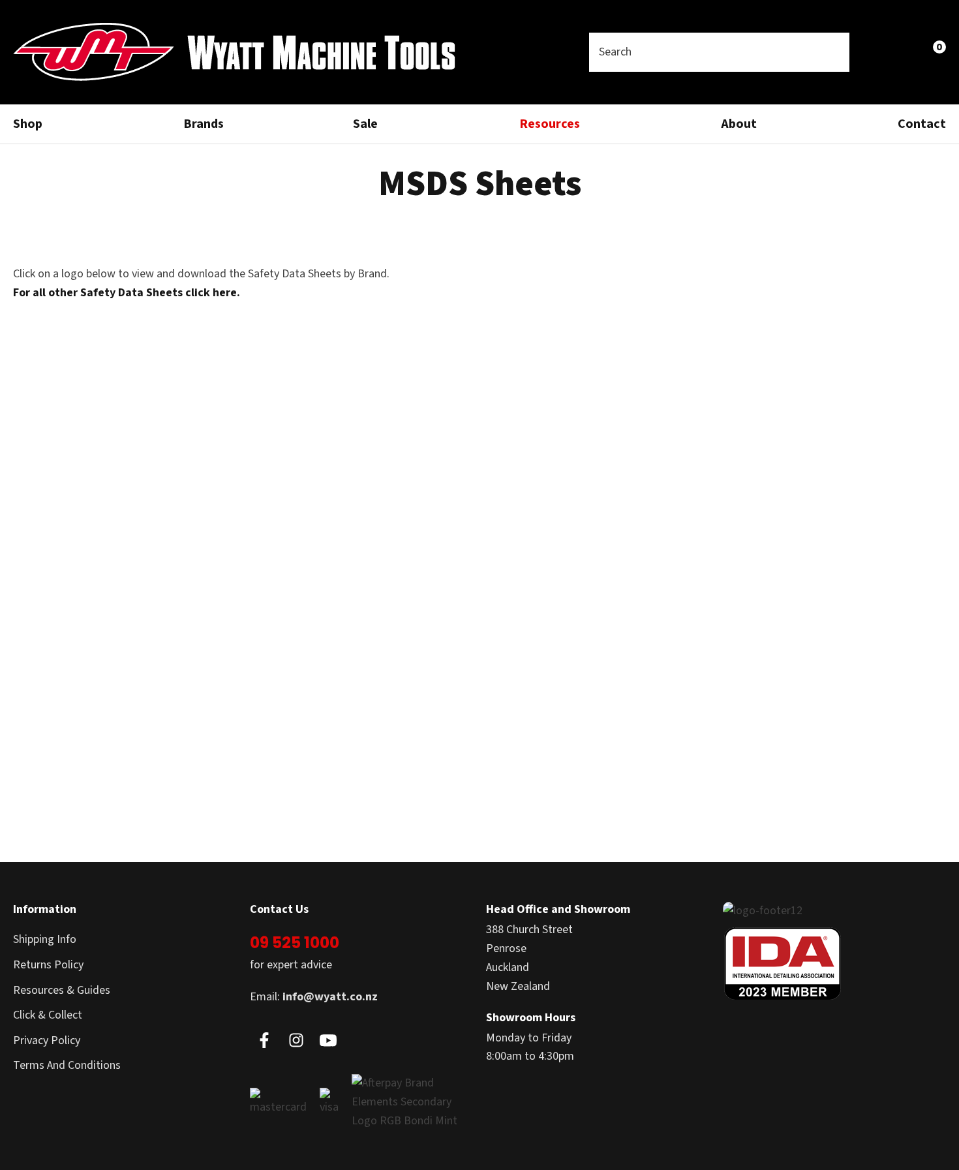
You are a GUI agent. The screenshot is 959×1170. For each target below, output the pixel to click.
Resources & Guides (61, 990)
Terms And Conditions (67, 1065)
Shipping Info (44, 939)
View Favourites (903, 52)
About (739, 124)
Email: (314, 997)
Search (833, 52)
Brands (203, 124)
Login (875, 52)
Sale (365, 124)
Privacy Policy (46, 1040)
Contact (922, 124)
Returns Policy (48, 965)
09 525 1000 (294, 942)
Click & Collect (47, 1015)
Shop (27, 124)
